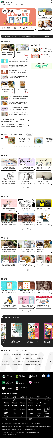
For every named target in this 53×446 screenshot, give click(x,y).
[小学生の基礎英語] (6, 397)
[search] (36, 32)
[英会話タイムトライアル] (14, 399)
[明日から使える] (6, 413)
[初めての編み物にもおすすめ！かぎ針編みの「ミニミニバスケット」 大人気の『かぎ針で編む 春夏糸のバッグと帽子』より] (45, 11)
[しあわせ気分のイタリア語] (14, 405)
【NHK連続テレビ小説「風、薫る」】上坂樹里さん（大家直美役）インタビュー (26, 306)
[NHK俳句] (47, 413)
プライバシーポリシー (35, 423)
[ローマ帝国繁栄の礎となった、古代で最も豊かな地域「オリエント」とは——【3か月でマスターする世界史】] (26, 217)
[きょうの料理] (6, 409)
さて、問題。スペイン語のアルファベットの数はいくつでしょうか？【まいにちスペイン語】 (9, 182)
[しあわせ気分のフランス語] (47, 402)
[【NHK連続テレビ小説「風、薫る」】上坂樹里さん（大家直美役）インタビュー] (26, 300)
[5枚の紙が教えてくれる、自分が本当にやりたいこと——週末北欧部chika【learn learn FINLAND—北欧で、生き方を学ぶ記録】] (44, 300)
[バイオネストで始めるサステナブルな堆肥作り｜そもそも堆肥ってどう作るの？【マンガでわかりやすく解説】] (7, 47)
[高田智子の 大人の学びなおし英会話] (6, 419)
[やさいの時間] (30, 409)
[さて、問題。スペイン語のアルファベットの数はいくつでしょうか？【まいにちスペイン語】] (9, 176)
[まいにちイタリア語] (6, 402)
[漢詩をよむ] (22, 416)
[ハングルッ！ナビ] (30, 405)
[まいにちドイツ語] (30, 399)
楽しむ (9, 4)
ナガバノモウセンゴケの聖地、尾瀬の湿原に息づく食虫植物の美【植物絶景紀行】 (18, 97)
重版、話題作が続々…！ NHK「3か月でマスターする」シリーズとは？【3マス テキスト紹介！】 (43, 209)
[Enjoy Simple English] (6, 399)
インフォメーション (6, 423)
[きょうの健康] (39, 409)
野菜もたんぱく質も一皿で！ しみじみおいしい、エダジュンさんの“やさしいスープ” (18, 103)
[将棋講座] (39, 413)
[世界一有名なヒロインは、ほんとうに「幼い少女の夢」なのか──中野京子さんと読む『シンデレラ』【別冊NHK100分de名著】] (9, 285)
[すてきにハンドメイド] (47, 405)
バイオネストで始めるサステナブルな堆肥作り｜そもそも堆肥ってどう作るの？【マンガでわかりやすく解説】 (7, 53)
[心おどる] (14, 413)
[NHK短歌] (6, 416)
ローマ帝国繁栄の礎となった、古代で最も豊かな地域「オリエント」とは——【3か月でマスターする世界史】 (26, 223)
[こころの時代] (30, 419)
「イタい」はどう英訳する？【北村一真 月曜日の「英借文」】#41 (18, 77)
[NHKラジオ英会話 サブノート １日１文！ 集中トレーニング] (39, 397)
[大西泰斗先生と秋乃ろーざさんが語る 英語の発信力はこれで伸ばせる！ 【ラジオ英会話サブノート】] (44, 162)
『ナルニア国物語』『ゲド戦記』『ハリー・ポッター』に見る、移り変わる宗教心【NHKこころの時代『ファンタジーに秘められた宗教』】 (9, 306)
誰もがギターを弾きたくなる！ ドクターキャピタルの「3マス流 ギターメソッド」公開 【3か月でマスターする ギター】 (46, 50)
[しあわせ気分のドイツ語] (39, 402)
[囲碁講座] (30, 413)
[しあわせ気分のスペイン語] (6, 405)
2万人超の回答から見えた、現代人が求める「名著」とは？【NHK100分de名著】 (18, 71)
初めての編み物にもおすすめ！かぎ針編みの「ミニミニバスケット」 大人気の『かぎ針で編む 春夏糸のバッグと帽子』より (45, 16)
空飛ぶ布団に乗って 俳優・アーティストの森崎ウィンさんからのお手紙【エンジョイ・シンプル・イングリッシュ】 (43, 182)
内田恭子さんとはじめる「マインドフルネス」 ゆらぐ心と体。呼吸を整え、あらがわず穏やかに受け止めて (22, 53)
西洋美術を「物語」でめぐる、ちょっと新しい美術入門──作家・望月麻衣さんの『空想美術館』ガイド (9, 223)
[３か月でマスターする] (47, 409)
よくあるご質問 (16, 423)
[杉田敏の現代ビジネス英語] (47, 416)
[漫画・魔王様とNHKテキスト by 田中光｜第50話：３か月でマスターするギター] (26, 203)
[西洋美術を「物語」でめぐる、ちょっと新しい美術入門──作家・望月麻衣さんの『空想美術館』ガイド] (9, 217)
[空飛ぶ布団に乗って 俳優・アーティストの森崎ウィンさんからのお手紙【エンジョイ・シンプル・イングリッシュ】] (44, 176)
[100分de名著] (22, 413)
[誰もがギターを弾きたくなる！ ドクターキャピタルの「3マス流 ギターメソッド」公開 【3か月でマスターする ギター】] (44, 217)
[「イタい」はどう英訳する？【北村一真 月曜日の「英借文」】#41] (9, 162)
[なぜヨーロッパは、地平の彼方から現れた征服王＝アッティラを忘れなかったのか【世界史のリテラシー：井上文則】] (44, 285)
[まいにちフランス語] (39, 399)
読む (22, 4)
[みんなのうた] (30, 416)
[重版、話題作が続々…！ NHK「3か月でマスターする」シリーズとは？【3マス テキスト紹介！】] (44, 203)
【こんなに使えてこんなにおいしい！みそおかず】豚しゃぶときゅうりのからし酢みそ (24, 140)
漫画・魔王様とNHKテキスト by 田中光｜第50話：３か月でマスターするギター (26, 209)
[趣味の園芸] (22, 409)
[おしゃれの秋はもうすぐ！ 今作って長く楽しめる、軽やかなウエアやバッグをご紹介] (44, 259)
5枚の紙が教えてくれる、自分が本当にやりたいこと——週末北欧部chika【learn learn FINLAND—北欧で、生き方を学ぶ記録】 (44, 306)
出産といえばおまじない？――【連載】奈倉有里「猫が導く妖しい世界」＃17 (26, 182)
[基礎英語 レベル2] (22, 397)
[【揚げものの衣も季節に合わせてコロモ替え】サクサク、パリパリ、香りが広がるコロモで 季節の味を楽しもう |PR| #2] (22, 84)
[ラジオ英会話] (30, 397)
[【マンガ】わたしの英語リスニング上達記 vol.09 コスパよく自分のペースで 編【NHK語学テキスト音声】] (26, 162)
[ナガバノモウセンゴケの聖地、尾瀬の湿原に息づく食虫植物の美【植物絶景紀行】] (9, 259)
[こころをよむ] (14, 416)
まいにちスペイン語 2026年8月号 (36, 342)
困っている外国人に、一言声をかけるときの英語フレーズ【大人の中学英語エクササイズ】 (45, 28)
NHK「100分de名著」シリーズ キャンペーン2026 (18, 28)
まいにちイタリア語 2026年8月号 (20, 342)
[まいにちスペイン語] (47, 399)
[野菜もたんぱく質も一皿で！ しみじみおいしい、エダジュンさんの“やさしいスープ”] (26, 259)
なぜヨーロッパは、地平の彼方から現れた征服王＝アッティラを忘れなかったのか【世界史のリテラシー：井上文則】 (43, 291)
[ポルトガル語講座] (39, 405)
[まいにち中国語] (22, 402)
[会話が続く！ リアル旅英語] (47, 397)
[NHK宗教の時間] (22, 419)
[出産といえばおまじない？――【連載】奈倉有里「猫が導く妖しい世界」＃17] (26, 176)
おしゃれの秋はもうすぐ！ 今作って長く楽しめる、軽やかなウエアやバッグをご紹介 (18, 113)
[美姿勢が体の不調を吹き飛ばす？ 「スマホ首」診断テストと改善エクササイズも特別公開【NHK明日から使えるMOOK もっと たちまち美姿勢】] (9, 203)
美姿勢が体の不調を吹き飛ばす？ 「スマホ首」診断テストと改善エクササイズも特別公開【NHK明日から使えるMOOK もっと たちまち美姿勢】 (18, 66)
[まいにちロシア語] (14, 402)
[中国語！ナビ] (22, 405)
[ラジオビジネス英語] (22, 399)
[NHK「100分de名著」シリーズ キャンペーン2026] (18, 17)
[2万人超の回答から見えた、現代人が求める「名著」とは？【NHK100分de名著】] (26, 285)
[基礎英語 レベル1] (14, 397)
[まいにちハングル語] (30, 402)
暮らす (16, 4)
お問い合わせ (25, 423)
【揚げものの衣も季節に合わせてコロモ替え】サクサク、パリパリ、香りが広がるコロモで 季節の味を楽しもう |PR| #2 (22, 90)
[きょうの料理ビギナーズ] (14, 409)
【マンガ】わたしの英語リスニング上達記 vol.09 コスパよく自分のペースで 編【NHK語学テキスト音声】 (18, 108)
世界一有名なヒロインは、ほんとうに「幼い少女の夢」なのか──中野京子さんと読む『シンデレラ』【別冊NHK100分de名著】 (18, 60)
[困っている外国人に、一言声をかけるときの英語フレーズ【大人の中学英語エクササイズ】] (45, 23)
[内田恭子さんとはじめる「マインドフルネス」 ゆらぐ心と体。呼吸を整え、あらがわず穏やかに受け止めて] (22, 47)
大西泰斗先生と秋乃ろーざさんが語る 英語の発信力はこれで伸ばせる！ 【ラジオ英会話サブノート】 (43, 168)
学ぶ (4, 4)
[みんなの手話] (39, 416)
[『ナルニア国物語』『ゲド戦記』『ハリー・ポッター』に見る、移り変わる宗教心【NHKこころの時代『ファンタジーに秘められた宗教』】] (9, 300)
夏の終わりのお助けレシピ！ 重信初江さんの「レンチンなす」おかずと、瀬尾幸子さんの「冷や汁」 (7, 90)
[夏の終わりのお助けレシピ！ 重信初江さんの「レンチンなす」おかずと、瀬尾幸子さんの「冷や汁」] (7, 84)
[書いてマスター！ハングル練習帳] (14, 419)
